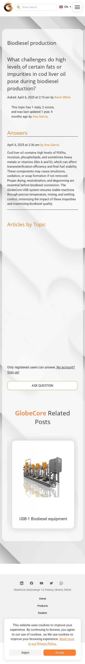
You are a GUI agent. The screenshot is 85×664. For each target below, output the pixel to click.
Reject (25, 652)
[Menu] (77, 8)
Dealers (42, 612)
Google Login (42, 258)
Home (42, 598)
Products (42, 605)
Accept (59, 652)
